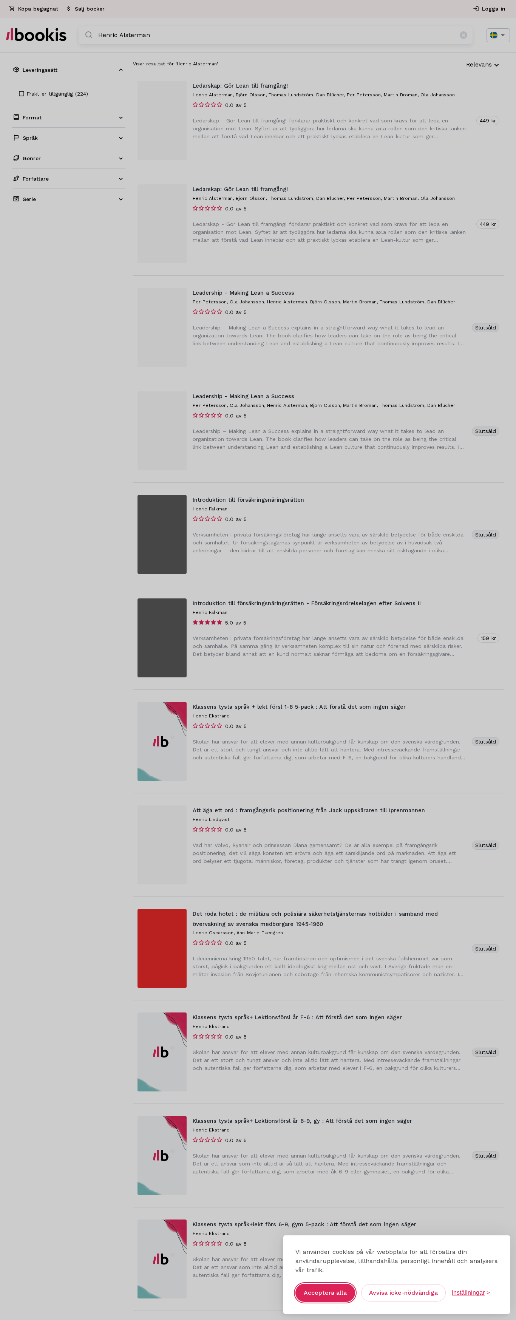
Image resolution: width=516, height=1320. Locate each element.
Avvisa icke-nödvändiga (403, 1292)
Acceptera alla (325, 1292)
